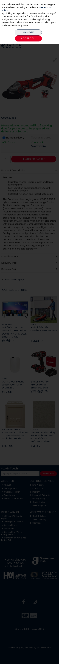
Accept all (28, 38)
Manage (28, 32)
